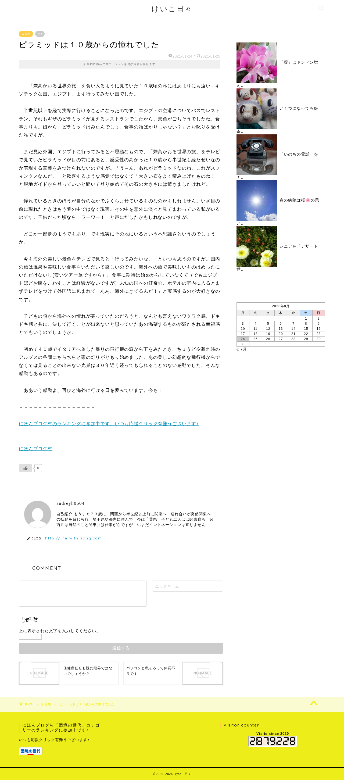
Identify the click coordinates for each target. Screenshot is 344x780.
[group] (61, 746)
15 (306, 329)
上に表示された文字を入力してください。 (60, 630)
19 (268, 334)
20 (281, 334)
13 (281, 329)
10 (243, 329)
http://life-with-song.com (73, 538)
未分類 (26, 33)
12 (268, 329)
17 (243, 334)
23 (319, 334)
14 (293, 329)
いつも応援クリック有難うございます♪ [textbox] (54, 740)
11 (255, 329)
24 (243, 339)
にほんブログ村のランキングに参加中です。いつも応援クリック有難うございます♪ (109, 423)
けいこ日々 (172, 8)
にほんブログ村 (35, 448)
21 (293, 334)
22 (306, 334)
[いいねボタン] (25, 468)
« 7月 (241, 349)
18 (255, 334)
